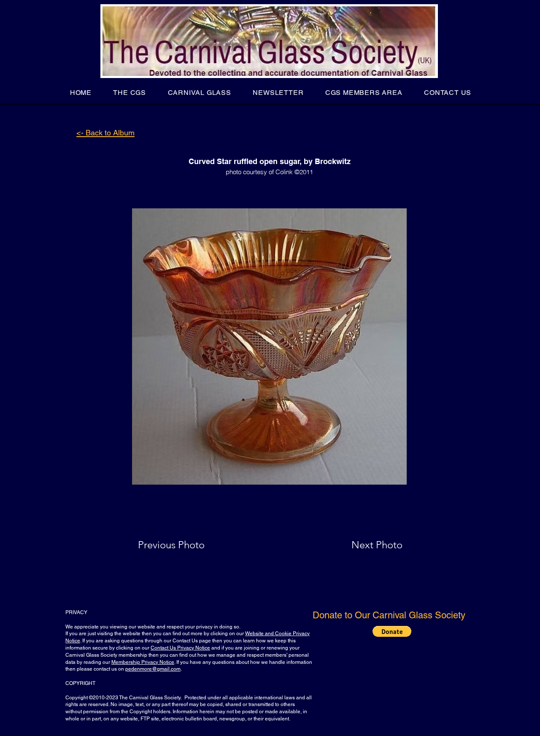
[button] (129, 92)
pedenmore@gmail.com (153, 669)
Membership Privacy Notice (142, 662)
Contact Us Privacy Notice (180, 648)
